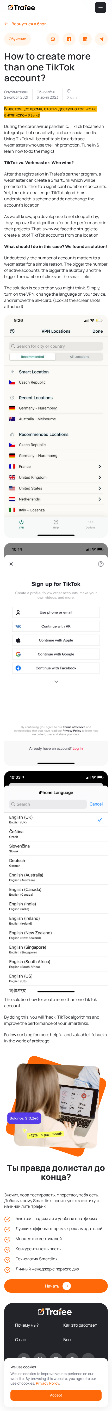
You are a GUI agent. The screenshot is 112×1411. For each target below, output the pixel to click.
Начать (52, 1286)
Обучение (17, 38)
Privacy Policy (47, 1383)
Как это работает (80, 1325)
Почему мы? (27, 1325)
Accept (56, 1395)
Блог (67, 1339)
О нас (20, 1339)
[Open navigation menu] (100, 7)
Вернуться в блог (28, 24)
